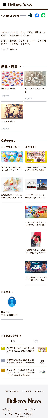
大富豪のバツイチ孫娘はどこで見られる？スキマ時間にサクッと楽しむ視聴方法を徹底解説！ (35, 251)
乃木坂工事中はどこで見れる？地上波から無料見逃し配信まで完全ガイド (35, 168)
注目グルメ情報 (8, 88)
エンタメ (29, 147)
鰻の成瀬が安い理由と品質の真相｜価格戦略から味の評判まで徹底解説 (20, 361)
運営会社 (6, 409)
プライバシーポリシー (13, 413)
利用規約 (28, 413)
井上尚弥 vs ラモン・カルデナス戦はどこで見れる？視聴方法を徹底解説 (36, 279)
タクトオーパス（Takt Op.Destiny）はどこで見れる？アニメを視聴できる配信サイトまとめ (35, 196)
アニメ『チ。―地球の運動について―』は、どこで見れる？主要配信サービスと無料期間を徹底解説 (20, 372)
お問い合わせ (30, 409)
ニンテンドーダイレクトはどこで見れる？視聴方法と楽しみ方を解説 (35, 223)
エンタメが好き (8, 121)
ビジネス (5, 291)
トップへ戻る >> (9, 49)
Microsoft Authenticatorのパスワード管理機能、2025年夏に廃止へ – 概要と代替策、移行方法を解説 (11, 313)
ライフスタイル (9, 147)
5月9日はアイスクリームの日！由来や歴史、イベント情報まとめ (11, 196)
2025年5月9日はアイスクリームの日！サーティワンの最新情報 (11, 168)
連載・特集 (9, 66)
